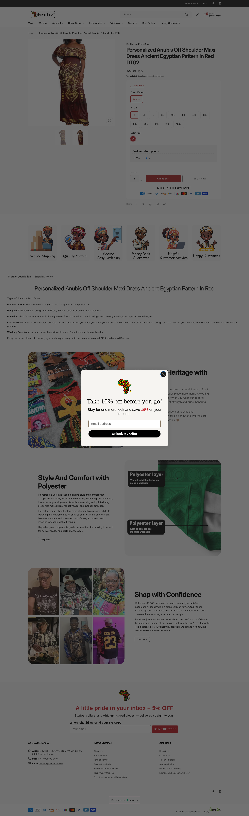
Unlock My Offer (124, 434)
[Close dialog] (163, 374)
